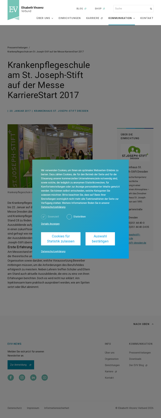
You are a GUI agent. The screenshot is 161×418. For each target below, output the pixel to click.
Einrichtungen (70, 18)
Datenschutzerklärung (53, 207)
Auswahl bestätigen (100, 238)
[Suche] (151, 9)
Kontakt (146, 18)
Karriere (92, 18)
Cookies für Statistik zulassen (61, 238)
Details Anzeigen (50, 223)
